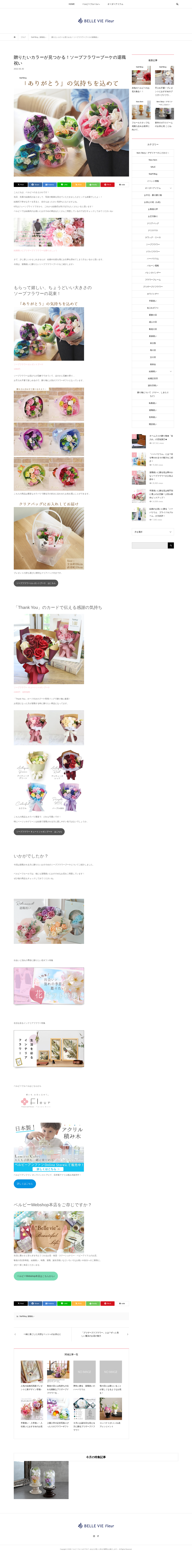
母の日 (153, 350)
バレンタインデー (153, 272)
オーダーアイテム (115, 4)
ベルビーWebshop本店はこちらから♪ (36, 1276)
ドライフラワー (153, 251)
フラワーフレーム (153, 280)
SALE (153, 167)
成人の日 (153, 322)
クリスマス (153, 230)
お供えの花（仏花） (153, 202)
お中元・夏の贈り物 (153, 195)
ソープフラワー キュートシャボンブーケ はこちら (39, 832)
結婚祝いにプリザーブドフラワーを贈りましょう (35, 250)
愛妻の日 (153, 315)
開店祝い (153, 424)
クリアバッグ (153, 223)
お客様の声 (153, 209)
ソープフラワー (153, 244)
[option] (41, 1480)
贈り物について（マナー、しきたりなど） (153, 394)
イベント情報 (153, 181)
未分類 (153, 343)
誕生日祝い (153, 385)
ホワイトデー (153, 294)
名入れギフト (153, 308)
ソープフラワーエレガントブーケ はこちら (36, 583)
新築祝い (153, 336)
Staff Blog (23, 1316)
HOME (72, 4)
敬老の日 (153, 329)
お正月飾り (153, 216)
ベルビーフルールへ (91, 4)
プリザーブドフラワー (153, 287)
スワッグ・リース (153, 237)
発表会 (153, 364)
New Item (153, 160)
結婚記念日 (153, 378)
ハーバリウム (153, 258)
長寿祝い (153, 417)
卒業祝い (153, 301)
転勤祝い (153, 403)
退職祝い (31, 1316)
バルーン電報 (153, 265)
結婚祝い (153, 371)
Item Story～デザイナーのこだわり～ (153, 153)
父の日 (153, 357)
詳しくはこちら (25, 1183)
